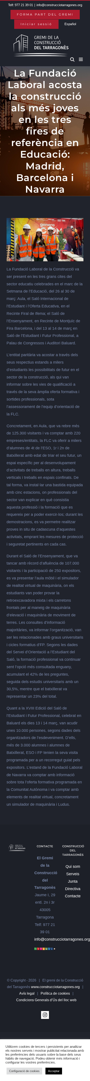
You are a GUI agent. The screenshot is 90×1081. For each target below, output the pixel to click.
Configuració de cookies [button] (24, 1071)
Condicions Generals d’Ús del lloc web (46, 1000)
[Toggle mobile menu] (81, 59)
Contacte (73, 896)
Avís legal (27, 993)
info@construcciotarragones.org (59, 5)
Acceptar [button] (53, 1071)
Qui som (73, 866)
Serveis (72, 874)
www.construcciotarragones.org (55, 987)
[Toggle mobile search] (72, 59)
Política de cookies (55, 993)
